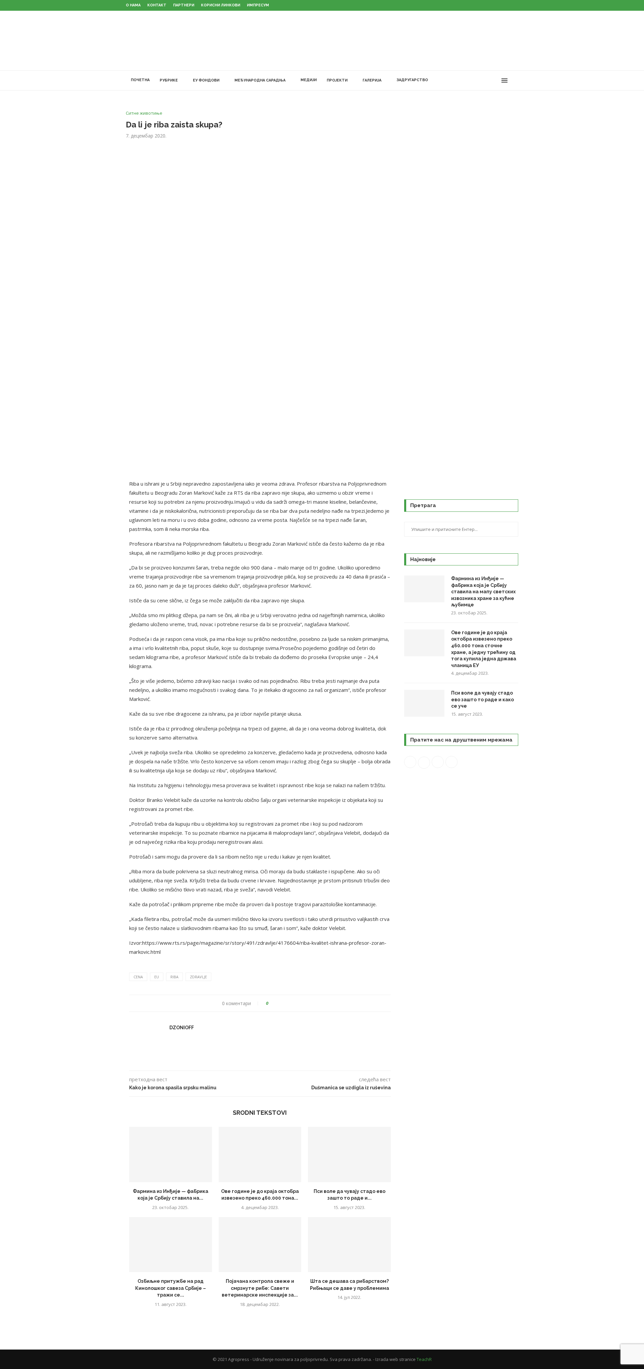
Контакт (156, 5)
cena (138, 976)
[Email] (495, 80)
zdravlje (198, 976)
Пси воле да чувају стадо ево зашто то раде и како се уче (482, 699)
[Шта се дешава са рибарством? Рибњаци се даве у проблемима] (349, 1244)
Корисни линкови (220, 5)
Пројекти (337, 80)
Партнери (183, 5)
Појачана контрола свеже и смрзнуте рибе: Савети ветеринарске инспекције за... (260, 1288)
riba (174, 976)
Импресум (258, 5)
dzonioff (181, 1027)
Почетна (140, 80)
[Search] (515, 80)
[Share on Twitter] (286, 1003)
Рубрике (169, 80)
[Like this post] (272, 1003)
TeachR (424, 1359)
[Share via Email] (299, 1003)
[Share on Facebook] (279, 1003)
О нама (133, 5)
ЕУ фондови (206, 80)
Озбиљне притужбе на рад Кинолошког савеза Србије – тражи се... (170, 1288)
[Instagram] (481, 80)
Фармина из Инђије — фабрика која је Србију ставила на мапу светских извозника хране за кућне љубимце (483, 591)
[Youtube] (488, 80)
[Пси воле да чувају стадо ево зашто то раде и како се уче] (349, 1154)
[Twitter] (474, 80)
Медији (309, 80)
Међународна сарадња (259, 80)
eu (156, 976)
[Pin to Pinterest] (292, 1003)
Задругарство (412, 80)
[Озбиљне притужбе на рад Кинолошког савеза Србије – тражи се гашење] (170, 1244)
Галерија (372, 80)
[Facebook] (467, 80)
